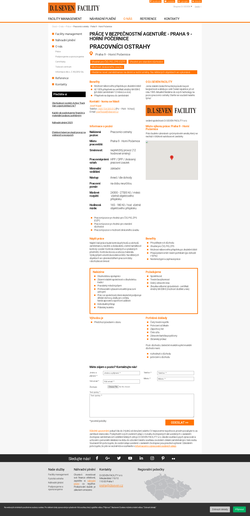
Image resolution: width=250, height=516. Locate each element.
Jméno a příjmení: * (93, 374)
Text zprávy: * (95, 392)
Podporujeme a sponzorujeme (69, 57)
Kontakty (171, 19)
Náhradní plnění (103, 19)
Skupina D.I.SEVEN (181, 6)
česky (197, 6)
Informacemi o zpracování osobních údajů (155, 446)
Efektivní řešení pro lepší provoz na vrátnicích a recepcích (69, 132)
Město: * (147, 378)
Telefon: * (147, 372)
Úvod (54, 26)
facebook (156, 1)
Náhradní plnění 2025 (62, 120)
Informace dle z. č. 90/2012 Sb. (69, 72)
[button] (171, 157)
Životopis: (93, 387)
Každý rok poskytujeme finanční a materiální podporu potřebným (68, 112)
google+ (185, 1)
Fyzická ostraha (55, 478)
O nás (127, 19)
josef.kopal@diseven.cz (107, 111)
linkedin (198, 1)
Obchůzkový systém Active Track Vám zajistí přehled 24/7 (68, 102)
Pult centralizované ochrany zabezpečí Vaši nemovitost (65, 141)
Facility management (65, 19)
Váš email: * (94, 381)
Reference (148, 19)
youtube (170, 1)
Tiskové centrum (63, 67)
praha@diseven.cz (111, 485)
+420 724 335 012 (106, 108)
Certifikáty (60, 62)
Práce (68, 26)
